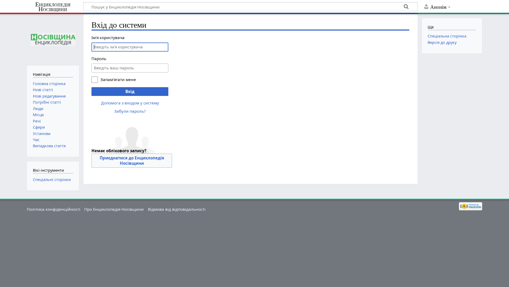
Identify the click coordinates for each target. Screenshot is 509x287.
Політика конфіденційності (53, 209)
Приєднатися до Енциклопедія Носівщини (132, 160)
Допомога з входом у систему (130, 102)
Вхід (129, 91)
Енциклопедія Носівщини (53, 7)
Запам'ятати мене (118, 79)
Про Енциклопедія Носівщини (114, 209)
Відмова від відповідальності (176, 209)
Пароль (98, 58)
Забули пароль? (130, 111)
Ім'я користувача (108, 37)
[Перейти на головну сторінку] (53, 39)
